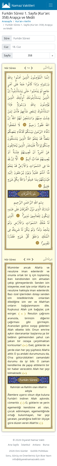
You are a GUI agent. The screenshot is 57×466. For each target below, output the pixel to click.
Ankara (36, 444)
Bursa (46, 444)
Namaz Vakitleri (23, 5)
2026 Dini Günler (18, 450)
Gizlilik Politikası (39, 450)
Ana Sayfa (13, 444)
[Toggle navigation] (50, 5)
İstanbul (25, 444)
